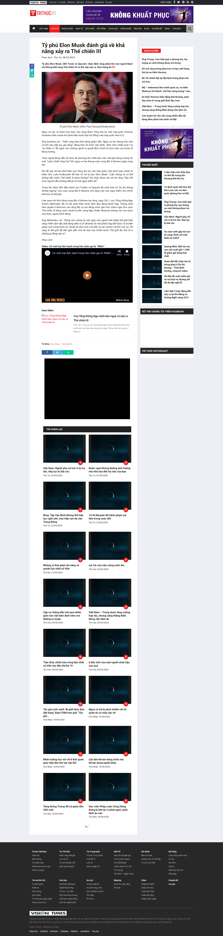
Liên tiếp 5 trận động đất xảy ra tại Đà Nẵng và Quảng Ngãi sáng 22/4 (177, 294)
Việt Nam (43, 28)
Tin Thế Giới (64, 851)
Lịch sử (90, 863)
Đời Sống (101, 28)
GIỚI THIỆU (166, 2)
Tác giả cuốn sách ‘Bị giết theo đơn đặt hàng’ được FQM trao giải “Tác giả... (63, 713)
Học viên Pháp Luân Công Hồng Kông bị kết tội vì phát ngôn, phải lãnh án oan (108, 810)
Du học (171, 859)
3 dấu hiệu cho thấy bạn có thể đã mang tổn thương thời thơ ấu (177, 175)
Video (167, 28)
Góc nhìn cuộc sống (122, 884)
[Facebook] (174, 2)
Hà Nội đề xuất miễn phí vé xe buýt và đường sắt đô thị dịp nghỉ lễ (177, 279)
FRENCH (89, 2)
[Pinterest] (183, 2)
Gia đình (172, 863)
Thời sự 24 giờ (38, 870)
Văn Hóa (138, 28)
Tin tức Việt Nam (39, 851)
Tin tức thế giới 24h (67, 863)
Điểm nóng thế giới (67, 855)
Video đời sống (147, 895)
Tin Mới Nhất (150, 164)
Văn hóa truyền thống (68, 899)
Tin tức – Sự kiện (66, 891)
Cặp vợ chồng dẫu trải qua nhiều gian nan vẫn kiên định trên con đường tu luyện (62, 615)
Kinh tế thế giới (120, 863)
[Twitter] (178, 2)
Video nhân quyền (148, 899)
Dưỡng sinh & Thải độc (151, 859)
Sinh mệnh (36, 895)
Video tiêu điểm (147, 884)
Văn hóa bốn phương (68, 895)
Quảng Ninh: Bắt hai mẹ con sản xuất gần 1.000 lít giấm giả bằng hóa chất (177, 251)
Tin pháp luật (38, 863)
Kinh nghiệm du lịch (95, 891)
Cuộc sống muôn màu (178, 855)
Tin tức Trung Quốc (95, 855)
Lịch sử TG (63, 859)
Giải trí (171, 866)
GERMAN (80, 2)
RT (113, 67)
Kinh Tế (79, 28)
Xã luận (117, 888)
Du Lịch (90, 880)
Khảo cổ (35, 888)
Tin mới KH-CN (38, 880)
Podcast (176, 28)
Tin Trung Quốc (93, 851)
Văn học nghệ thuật (67, 902)
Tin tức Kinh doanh (122, 859)
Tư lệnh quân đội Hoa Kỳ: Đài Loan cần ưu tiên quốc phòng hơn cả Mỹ (177, 190)
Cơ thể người (37, 884)
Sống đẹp (173, 874)
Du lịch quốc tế (93, 884)
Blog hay (117, 880)
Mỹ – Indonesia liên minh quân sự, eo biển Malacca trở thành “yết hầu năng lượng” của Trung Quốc (166, 91)
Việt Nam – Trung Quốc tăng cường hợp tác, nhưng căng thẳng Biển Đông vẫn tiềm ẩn (109, 615)
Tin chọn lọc (54, 429)
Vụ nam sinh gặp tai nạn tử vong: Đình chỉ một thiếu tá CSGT (177, 234)
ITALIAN (108, 2)
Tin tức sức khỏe (148, 863)
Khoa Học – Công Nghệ (119, 28)
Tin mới (172, 884)
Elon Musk (55, 344)
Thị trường (118, 870)
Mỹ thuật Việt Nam (67, 884)
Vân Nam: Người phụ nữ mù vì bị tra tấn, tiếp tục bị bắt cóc (177, 220)
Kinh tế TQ (91, 859)
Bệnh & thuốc (146, 855)
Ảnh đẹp (90, 895)
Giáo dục (36, 855)
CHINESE (62, 2)
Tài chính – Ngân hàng (123, 874)
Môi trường (36, 859)
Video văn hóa (147, 888)
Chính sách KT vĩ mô (122, 866)
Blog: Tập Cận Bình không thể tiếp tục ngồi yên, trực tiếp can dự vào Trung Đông (63, 518)
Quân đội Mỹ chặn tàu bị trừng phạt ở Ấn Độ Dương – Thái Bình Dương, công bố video (177, 266)
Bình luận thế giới (66, 866)
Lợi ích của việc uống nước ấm (106, 565)
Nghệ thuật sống (66, 888)
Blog (146, 28)
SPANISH (71, 2)
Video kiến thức (147, 891)
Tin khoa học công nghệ (42, 899)
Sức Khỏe (90, 28)
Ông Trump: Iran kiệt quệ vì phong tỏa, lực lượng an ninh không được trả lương (177, 206)
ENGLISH (53, 2)
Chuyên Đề (173, 880)
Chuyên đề (157, 28)
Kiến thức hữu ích (176, 870)
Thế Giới (55, 28)
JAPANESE (99, 2)
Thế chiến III (67, 344)
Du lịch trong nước (94, 888)
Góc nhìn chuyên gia (122, 855)
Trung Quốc (67, 28)
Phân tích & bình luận (41, 866)
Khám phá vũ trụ (39, 902)
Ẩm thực (90, 899)
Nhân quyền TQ (93, 866)
